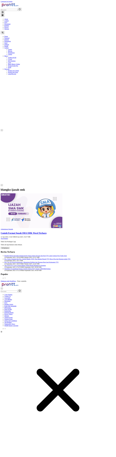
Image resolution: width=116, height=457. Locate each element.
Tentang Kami (8, 317)
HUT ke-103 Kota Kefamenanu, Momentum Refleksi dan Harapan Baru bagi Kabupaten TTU (31, 262)
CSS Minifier (8, 299)
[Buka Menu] (2, 15)
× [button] (1, 288)
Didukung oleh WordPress (8, 281)
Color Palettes (8, 294)
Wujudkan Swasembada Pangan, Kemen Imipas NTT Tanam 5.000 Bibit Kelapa (27, 269)
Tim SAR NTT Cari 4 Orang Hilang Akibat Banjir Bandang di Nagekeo (25, 265)
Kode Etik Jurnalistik (10, 306)
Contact (6, 20)
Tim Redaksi (4, 238)
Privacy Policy (8, 314)
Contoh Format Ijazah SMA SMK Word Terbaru (23, 233)
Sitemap (6, 29)
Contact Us (7, 296)
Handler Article (8, 304)
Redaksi (6, 25)
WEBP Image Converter (11, 325)
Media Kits (7, 307)
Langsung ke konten (6, 1)
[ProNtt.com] (10, 7)
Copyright (7, 298)
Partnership (7, 311)
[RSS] (5, 278)
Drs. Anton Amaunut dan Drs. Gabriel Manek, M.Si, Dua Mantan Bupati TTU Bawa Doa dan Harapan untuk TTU (37, 259)
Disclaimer (7, 24)
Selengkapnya (5, 248)
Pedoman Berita (9, 312)
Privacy (6, 27)
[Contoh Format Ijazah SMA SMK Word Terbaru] (31, 227)
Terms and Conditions (10, 320)
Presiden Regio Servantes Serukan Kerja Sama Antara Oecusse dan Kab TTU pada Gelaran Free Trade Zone (35, 256)
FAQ (5, 22)
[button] (19, 9)
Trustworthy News (9, 324)
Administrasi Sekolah (7, 229)
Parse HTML (8, 309)
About (6, 19)
